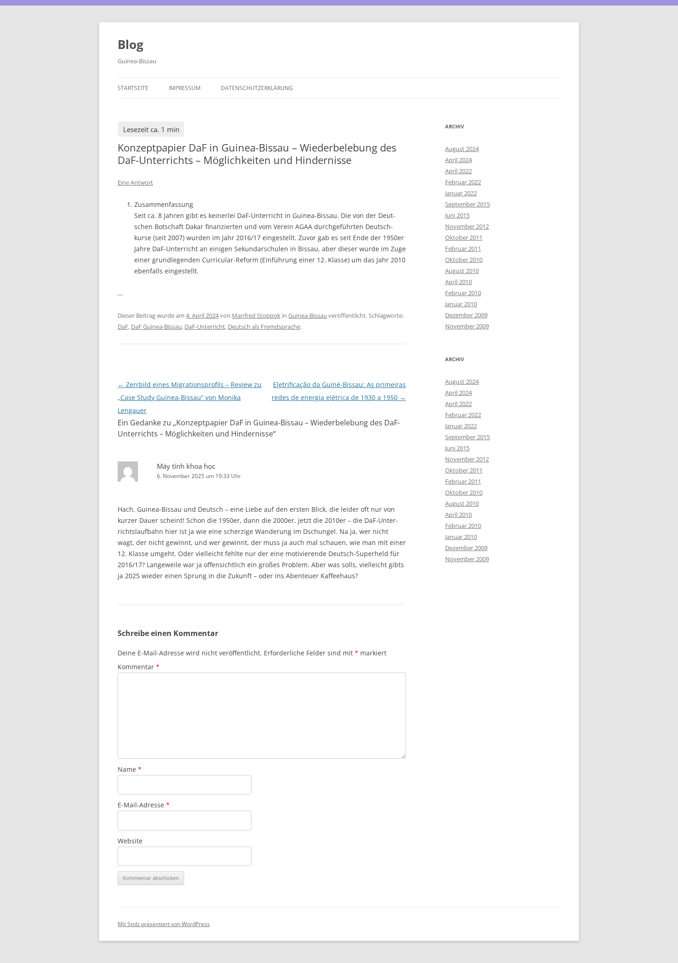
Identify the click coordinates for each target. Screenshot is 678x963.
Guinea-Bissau (307, 315)
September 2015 (467, 204)
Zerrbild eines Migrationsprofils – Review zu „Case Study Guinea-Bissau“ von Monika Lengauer (190, 397)
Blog (130, 44)
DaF (123, 326)
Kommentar (139, 666)
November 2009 (467, 326)
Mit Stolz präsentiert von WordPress (164, 924)
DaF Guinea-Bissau (156, 326)
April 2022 (458, 171)
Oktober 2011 (463, 237)
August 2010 (462, 270)
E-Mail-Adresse (144, 804)
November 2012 (467, 226)
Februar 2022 (463, 182)
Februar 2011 (463, 248)
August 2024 (462, 149)
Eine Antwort (135, 182)
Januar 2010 (461, 304)
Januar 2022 (461, 193)
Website (130, 840)
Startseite (133, 88)
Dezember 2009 (466, 315)
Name (130, 769)
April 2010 (458, 282)
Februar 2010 (463, 293)
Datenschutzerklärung (257, 88)
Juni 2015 (457, 215)
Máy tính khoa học (186, 466)
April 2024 (458, 160)
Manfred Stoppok (256, 315)
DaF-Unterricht (204, 326)
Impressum (185, 88)
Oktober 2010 (463, 259)
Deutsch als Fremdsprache (264, 326)
